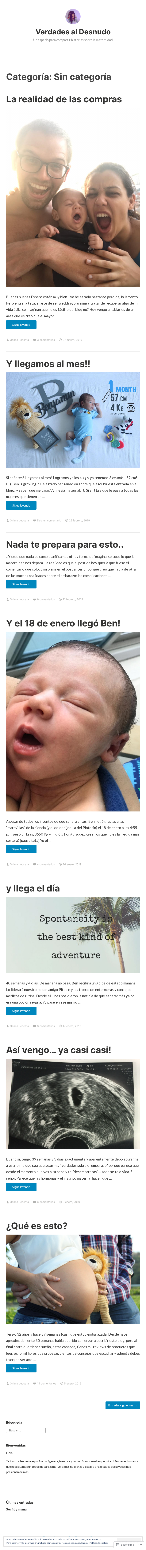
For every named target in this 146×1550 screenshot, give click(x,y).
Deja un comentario (49, 520)
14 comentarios (46, 1383)
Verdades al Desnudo (73, 31)
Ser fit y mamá (16, 1509)
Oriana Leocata (19, 339)
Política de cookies (99, 1542)
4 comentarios (46, 864)
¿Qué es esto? (36, 1225)
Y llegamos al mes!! (48, 363)
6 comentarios (46, 599)
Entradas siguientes (120, 1405)
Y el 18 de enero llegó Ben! (63, 623)
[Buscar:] (26, 1430)
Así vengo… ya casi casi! (58, 1049)
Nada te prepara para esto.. (65, 544)
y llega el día (33, 888)
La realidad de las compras (64, 99)
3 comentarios (46, 339)
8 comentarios (46, 1026)
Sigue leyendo (18, 325)
